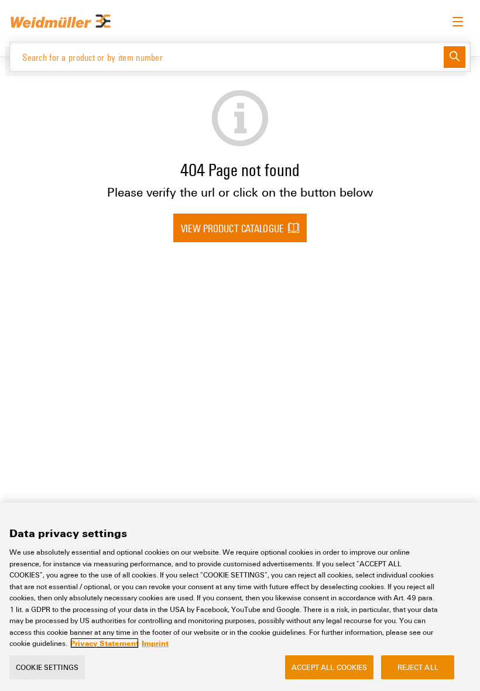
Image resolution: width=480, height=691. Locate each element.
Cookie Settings (47, 667)
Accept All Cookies (329, 667)
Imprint (155, 643)
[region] (240, 597)
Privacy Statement (104, 643)
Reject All (417, 667)
